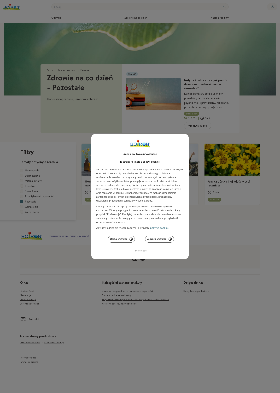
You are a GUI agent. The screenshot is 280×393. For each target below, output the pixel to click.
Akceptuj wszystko (156, 239)
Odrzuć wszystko (118, 239)
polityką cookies (159, 228)
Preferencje (140, 251)
